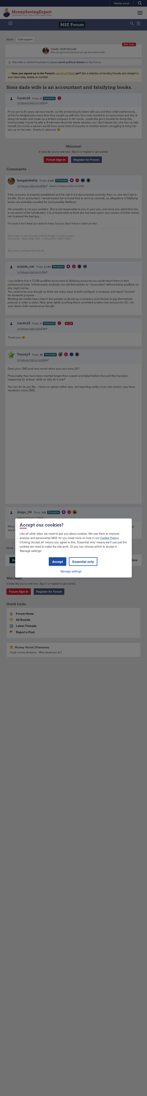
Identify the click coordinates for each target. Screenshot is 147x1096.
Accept (57, 561)
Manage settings (70, 571)
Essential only (83, 561)
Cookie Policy (109, 538)
